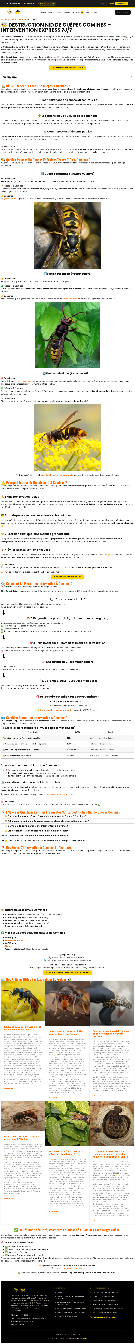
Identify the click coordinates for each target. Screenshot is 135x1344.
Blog (88, 12)
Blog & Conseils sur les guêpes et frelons (71, 1312)
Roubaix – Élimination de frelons (104, 1296)
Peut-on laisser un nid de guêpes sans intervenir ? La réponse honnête (111, 1034)
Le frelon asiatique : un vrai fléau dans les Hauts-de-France (66, 1033)
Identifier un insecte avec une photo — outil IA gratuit (70, 1297)
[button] (131, 77)
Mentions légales (60, 1334)
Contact (95, 12)
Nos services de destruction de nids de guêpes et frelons (70, 1303)
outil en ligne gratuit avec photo (57, 475)
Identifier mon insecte (73, 12)
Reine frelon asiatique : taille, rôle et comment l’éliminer (22, 1138)
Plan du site (76, 1334)
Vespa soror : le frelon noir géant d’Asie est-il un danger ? (66, 1153)
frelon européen (70, 298)
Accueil (4, 19)
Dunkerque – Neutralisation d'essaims (106, 1304)
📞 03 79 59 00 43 (107, 4)
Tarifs (59, 12)
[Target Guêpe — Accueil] (14, 12)
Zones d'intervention (18, 19)
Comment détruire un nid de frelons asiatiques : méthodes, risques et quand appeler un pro (110, 1154)
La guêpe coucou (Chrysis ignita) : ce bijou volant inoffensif (23, 1028)
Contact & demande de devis (67, 1316)
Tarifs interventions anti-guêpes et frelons (71, 1308)
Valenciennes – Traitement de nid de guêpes (108, 1308)
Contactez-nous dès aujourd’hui (69, 1268)
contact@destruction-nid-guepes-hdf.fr (30, 1318)
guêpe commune (11, 198)
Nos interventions (46, 12)
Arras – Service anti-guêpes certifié (105, 1312)
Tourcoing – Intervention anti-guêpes (106, 1300)
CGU (69, 1334)
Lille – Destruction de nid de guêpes (105, 1292)
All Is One (84, 1338)
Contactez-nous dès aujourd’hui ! (60, 794)
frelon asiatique (24, 381)
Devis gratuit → (122, 3)
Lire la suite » (9, 1089)
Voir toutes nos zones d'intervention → (104, 1317)
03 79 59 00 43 (24, 1315)
